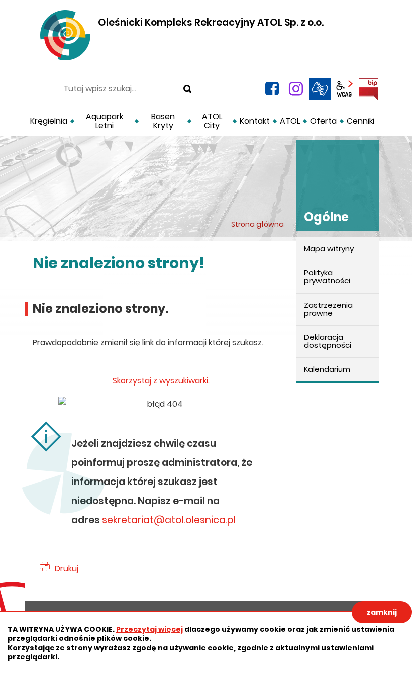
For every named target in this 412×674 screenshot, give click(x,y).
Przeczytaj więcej (149, 629)
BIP (368, 89)
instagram (296, 89)
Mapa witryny (329, 248)
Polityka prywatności (327, 276)
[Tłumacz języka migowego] (320, 89)
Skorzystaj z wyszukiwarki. (161, 381)
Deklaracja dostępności (327, 341)
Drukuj (66, 568)
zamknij (382, 612)
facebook (272, 89)
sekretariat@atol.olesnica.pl (169, 520)
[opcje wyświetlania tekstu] (344, 89)
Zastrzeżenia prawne (328, 309)
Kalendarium (327, 369)
